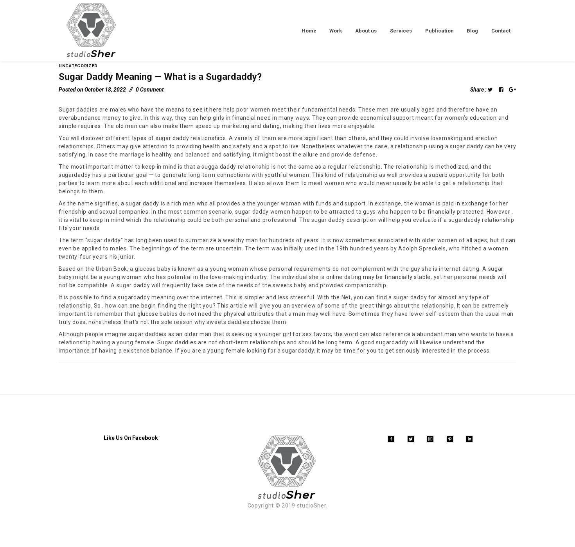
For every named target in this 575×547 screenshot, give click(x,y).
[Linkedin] (469, 439)
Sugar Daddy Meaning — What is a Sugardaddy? (160, 76)
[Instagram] (430, 439)
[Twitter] (411, 439)
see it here (207, 109)
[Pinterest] (450, 439)
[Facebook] (391, 439)
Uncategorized (78, 65)
